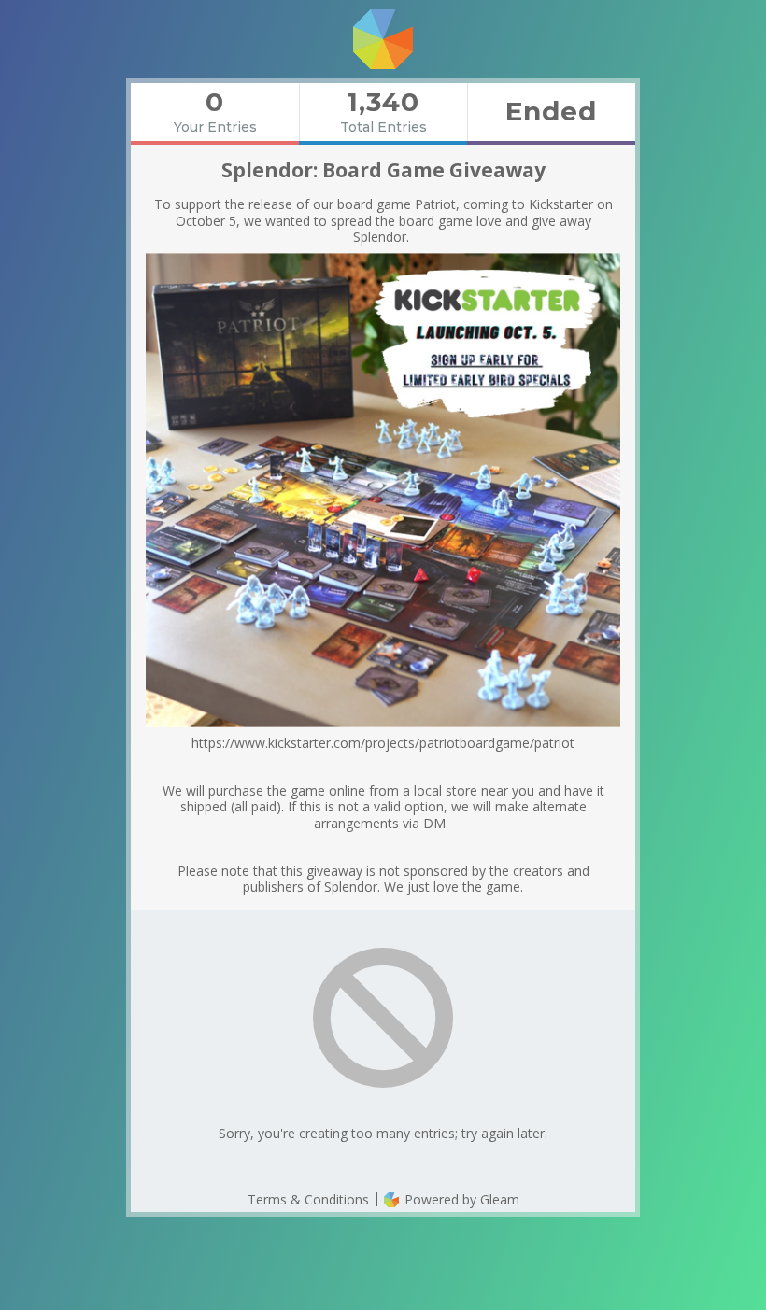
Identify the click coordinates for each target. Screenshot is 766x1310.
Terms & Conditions (308, 1199)
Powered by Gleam (460, 1199)
